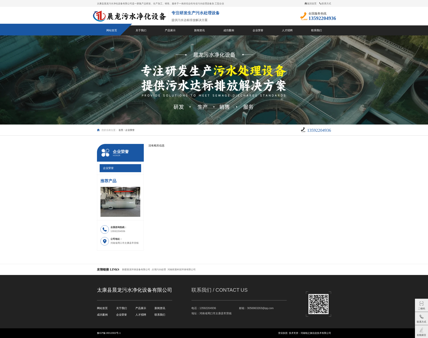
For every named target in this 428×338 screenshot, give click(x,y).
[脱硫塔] (120, 202)
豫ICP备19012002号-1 (109, 333)
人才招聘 (140, 314)
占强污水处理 (159, 269)
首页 (121, 130)
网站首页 (102, 308)
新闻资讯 (159, 308)
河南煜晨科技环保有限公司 (182, 269)
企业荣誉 (121, 314)
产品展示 (140, 308)
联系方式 (326, 3)
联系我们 (159, 314)
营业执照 (283, 333)
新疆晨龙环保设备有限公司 (136, 269)
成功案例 (102, 314)
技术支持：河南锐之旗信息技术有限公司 (310, 333)
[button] (102, 201)
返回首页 (311, 3)
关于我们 (121, 308)
